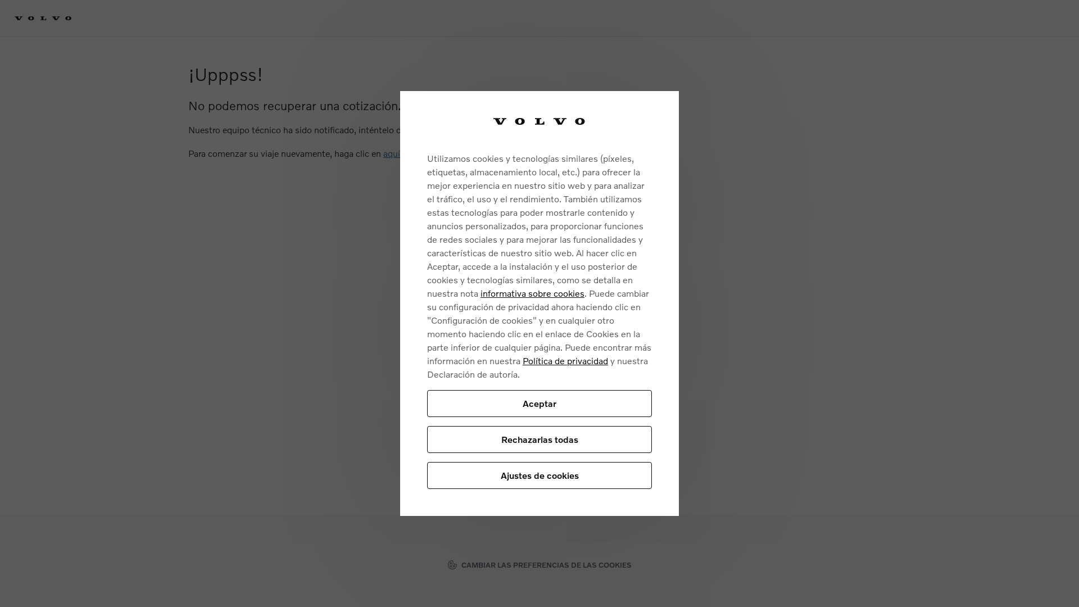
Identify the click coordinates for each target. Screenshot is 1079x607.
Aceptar (539, 403)
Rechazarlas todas (539, 439)
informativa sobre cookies (532, 293)
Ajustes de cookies (540, 475)
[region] (539, 304)
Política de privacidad (565, 360)
